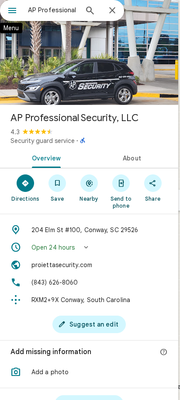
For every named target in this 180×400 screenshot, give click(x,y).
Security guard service (42, 141)
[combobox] (53, 10)
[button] (89, 247)
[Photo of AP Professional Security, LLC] (89, 52)
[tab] (44, 157)
